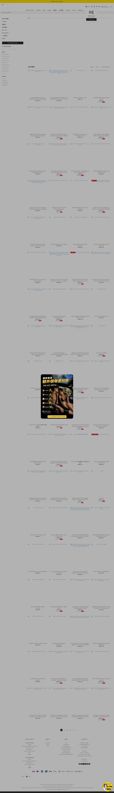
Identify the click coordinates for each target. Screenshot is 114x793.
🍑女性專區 (61, 10)
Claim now (91, 19)
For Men (49, 10)
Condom (38, 10)
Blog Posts (80, 10)
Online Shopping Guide (66, 752)
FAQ (66, 742)
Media (48, 744)
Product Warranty (66, 751)
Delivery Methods (66, 746)
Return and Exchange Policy (66, 747)
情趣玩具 (55, 10)
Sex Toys (68, 10)
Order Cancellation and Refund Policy (66, 754)
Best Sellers (5, 32)
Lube (44, 10)
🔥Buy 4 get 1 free (30, 10)
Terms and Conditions (66, 749)
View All (3, 12)
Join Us (48, 746)
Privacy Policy (66, 744)
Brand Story (48, 742)
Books (3, 38)
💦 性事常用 (4, 35)
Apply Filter (13, 43)
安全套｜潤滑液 (5, 18)
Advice (73, 10)
